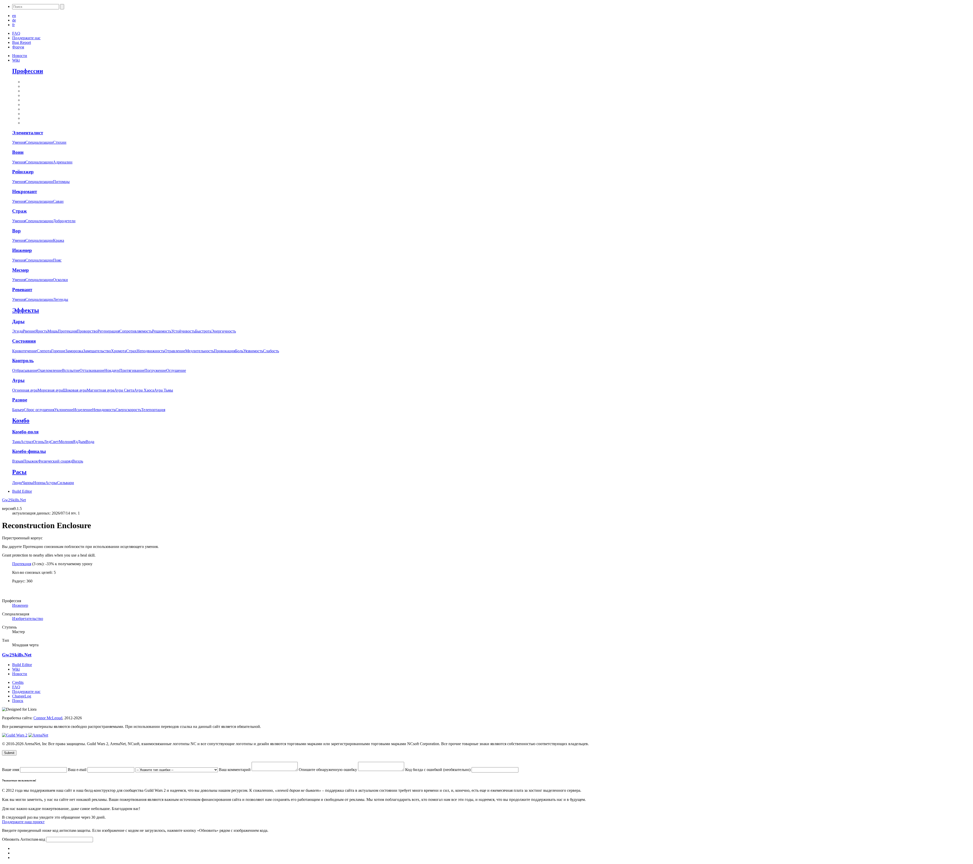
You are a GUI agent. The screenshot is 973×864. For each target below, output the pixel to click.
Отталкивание (92, 370)
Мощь (52, 331)
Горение (58, 351)
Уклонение (63, 410)
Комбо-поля (25, 431)
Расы (19, 472)
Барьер (18, 410)
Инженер (22, 250)
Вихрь (77, 461)
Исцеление (82, 410)
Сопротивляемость (135, 331)
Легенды (60, 299)
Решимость (161, 331)
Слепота (44, 351)
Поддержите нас (26, 38)
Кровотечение (24, 351)
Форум (18, 47)
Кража (58, 240)
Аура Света (124, 390)
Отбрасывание (25, 370)
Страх (131, 351)
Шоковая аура (75, 390)
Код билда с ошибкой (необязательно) (438, 769)
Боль (239, 351)
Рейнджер (23, 171)
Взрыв (17, 461)
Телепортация (153, 410)
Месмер (20, 270)
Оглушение (176, 370)
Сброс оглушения (39, 410)
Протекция (67, 331)
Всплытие (71, 370)
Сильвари (65, 483)
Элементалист (27, 132)
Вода (90, 441)
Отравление (174, 351)
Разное (19, 399)
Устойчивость (183, 331)
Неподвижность (150, 351)
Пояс (57, 260)
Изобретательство (27, 618)
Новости (19, 55)
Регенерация (108, 331)
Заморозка (74, 351)
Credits (18, 682)
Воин (18, 152)
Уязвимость (253, 351)
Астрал (27, 441)
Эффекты (25, 310)
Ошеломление (50, 370)
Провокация (224, 351)
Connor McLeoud (47, 718)
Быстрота (203, 331)
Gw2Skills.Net (14, 500)
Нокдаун (111, 370)
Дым (82, 441)
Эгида (17, 331)
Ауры (18, 380)
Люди (17, 483)
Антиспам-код (33, 839)
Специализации (39, 142)
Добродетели (64, 221)
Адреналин (62, 162)
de (14, 20)
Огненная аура (25, 390)
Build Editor (22, 491)
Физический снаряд (55, 461)
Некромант (24, 191)
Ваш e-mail (77, 769)
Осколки (60, 280)
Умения (18, 142)
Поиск (17, 700)
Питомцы (61, 181)
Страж (19, 211)
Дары (18, 321)
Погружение (155, 370)
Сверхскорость (128, 410)
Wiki (16, 60)
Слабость (271, 351)
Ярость (41, 331)
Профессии (27, 71)
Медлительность (199, 351)
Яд (75, 441)
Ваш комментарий (235, 769)
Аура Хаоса (144, 390)
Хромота (118, 351)
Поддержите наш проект (23, 822)
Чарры (27, 483)
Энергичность (223, 331)
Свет (54, 441)
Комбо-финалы (29, 451)
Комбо (20, 420)
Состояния (24, 341)
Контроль (23, 360)
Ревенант (22, 289)
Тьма (16, 441)
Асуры (51, 483)
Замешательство (97, 351)
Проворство (87, 331)
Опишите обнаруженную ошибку (328, 769)
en (14, 15)
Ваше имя (11, 769)
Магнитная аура (100, 390)
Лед (47, 441)
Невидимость (104, 410)
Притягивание (131, 370)
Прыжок (30, 461)
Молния (66, 441)
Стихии (59, 142)
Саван (58, 201)
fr (13, 25)
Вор (16, 230)
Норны (39, 483)
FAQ (16, 33)
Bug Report (21, 42)
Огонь (38, 441)
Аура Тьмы (163, 390)
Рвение (29, 331)
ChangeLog (21, 696)
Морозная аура (50, 390)
